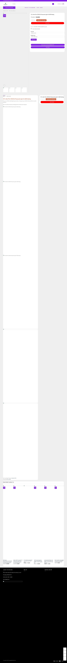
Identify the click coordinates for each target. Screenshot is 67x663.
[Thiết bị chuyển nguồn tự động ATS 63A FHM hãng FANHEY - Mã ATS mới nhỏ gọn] (38, 522)
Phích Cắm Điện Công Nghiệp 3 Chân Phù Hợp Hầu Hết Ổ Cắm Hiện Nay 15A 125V (59, 561)
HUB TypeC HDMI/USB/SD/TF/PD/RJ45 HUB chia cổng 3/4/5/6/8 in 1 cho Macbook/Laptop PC (7, 561)
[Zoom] (4, 85)
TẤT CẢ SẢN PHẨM (32, 7)
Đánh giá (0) (9, 96)
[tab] (4, 96)
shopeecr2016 (13, 478)
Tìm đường (64, 650)
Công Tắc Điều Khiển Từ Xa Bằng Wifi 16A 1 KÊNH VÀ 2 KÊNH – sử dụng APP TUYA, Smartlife (48, 561)
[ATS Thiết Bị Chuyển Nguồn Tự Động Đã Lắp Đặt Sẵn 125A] (28, 522)
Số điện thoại (33, 35)
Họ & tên (32, 31)
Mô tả (4, 96)
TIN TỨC (38, 7)
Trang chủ (5, 10)
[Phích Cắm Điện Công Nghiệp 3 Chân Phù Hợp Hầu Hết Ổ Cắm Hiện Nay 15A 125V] (59, 522)
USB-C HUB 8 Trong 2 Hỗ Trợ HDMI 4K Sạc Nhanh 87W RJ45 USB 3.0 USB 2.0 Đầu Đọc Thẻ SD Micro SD (18, 561)
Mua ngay (47, 23)
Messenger (64, 656)
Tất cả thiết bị (12, 10)
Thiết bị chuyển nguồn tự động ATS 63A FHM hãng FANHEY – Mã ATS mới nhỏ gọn (38, 561)
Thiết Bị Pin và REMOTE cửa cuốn (42, 26)
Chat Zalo (65, 653)
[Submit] (53, 4)
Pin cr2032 (9, 479)
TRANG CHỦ (26, 7)
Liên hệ (41, 7)
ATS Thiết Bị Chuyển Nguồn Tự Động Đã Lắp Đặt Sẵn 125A (28, 561)
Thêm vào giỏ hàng (41, 20)
